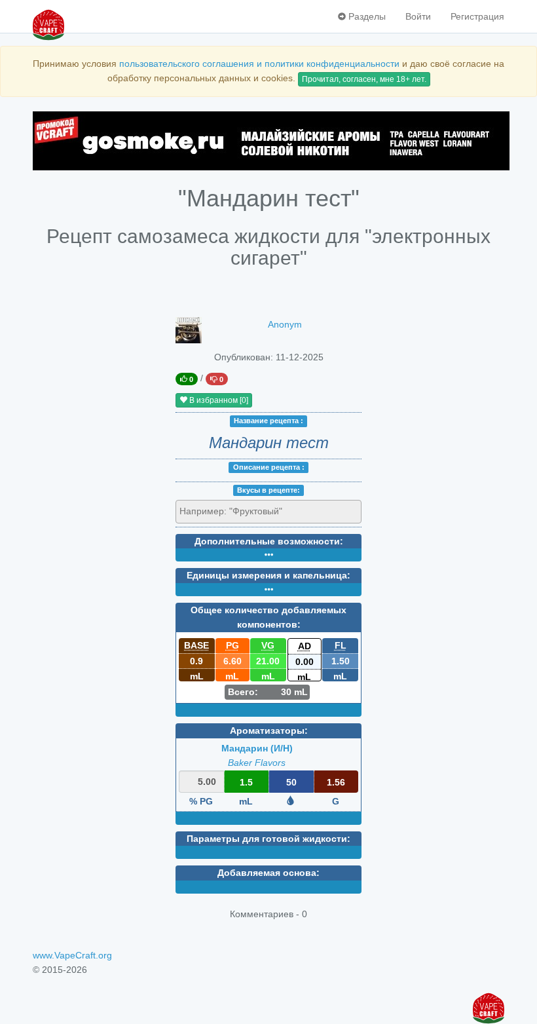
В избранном (217, 400)
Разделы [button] (366, 16)
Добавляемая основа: (268, 872)
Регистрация (477, 16)
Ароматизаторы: (269, 730)
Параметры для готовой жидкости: (268, 838)
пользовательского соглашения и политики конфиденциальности (259, 63)
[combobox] (268, 511)
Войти (418, 16)
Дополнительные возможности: (268, 541)
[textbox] (238, 511)
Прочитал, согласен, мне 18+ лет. (364, 79)
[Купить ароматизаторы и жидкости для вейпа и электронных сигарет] (268, 140)
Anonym (285, 324)
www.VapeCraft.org (72, 955)
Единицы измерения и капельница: (268, 575)
